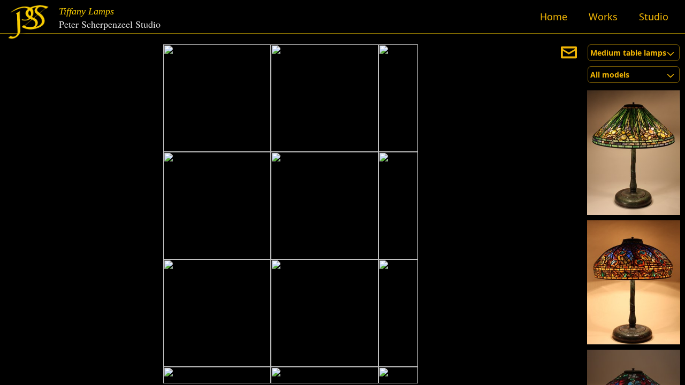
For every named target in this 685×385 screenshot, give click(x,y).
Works (603, 16)
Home (553, 16)
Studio (653, 16)
